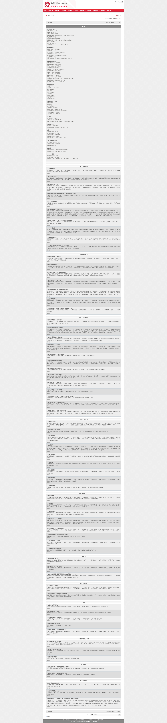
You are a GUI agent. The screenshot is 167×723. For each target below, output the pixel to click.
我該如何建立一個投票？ (53, 67)
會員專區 (103, 10)
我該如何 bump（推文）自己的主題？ (56, 81)
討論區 (76, 10)
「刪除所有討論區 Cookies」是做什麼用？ (57, 44)
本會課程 (57, 10)
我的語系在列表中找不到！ (53, 53)
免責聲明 (95, 721)
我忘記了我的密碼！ (52, 37)
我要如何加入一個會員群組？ (54, 107)
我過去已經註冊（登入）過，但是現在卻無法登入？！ (60, 40)
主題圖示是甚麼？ (51, 98)
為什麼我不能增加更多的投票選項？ (56, 69)
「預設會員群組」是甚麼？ (53, 112)
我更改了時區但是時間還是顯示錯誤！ (56, 52)
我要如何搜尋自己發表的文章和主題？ (56, 138)
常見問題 (82, 10)
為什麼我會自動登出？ (52, 33)
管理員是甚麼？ (51, 103)
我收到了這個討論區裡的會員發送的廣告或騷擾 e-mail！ (61, 121)
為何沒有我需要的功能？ (53, 157)
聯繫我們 (109, 10)
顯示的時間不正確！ (52, 50)
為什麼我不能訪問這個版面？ (54, 72)
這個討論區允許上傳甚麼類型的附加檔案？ (57, 149)
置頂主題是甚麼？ (51, 95)
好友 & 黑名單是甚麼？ (52, 125)
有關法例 (89, 10)
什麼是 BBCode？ (51, 86)
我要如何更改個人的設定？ (53, 49)
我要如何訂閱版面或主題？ (53, 143)
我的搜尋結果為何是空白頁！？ (54, 134)
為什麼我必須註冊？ (52, 32)
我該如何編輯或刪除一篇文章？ (54, 64)
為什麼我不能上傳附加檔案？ (54, 73)
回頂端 (48, 173)
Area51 (107, 692)
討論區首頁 (49, 22)
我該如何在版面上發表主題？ (54, 63)
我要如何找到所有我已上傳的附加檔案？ (57, 151)
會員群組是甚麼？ (51, 106)
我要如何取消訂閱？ (52, 145)
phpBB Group (79, 684)
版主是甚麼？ (50, 104)
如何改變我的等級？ (52, 57)
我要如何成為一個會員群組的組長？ (56, 109)
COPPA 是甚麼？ (51, 41)
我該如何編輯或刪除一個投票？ (54, 70)
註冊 (53, 15)
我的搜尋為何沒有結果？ (53, 133)
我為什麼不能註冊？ (52, 43)
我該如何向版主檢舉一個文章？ (54, 77)
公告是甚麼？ (50, 93)
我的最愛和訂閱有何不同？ (53, 142)
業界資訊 (64, 10)
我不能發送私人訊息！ (52, 118)
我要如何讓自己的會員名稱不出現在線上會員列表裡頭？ (61, 35)
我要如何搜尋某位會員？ (53, 136)
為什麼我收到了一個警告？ (53, 75)
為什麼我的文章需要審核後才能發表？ (56, 80)
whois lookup (110, 700)
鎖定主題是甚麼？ (51, 97)
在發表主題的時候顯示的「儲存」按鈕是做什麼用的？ (60, 78)
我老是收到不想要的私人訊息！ (54, 119)
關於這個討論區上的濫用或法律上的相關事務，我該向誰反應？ (62, 158)
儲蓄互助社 (95, 10)
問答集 (119, 15)
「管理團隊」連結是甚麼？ (53, 114)
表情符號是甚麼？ (51, 89)
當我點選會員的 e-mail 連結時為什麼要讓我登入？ (59, 58)
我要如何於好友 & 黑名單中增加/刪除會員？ (58, 127)
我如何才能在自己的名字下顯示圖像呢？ (57, 55)
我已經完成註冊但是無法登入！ (54, 38)
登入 (48, 15)
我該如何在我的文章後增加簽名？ (55, 66)
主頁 (45, 10)
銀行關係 (70, 10)
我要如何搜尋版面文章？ (53, 131)
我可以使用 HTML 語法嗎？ (54, 87)
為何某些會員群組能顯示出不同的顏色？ (57, 110)
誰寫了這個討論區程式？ (53, 155)
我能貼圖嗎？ (50, 90)
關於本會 (51, 10)
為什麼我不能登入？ (52, 30)
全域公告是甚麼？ (51, 92)
